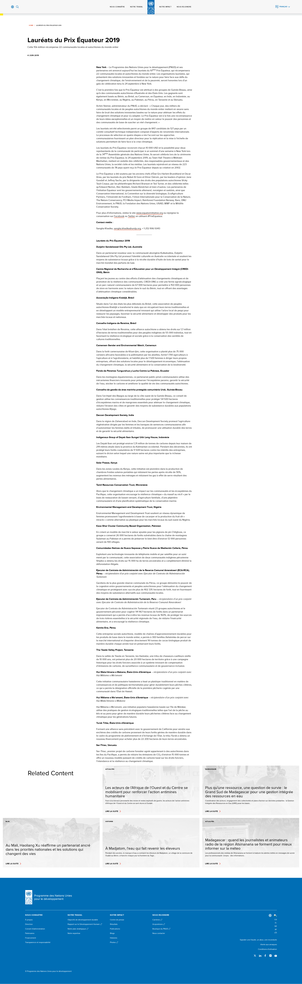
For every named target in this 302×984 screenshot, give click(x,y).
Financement (30, 938)
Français (283, 7)
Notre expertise (74, 933)
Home (31, 25)
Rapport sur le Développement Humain (84, 924)
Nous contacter (158, 933)
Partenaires (29, 933)
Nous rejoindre (184, 7)
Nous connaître (117, 7)
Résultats (113, 924)
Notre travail (136, 7)
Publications (115, 929)
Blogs (112, 933)
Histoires (113, 938)
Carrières (156, 919)
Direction (29, 924)
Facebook (119, 216)
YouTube (276, 955)
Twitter (131, 216)
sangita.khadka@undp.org (127, 228)
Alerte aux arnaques (268, 944)
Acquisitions (157, 924)
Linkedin (260, 955)
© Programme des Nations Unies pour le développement (48, 971)
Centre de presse (117, 919)
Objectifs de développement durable (83, 919)
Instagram (270, 955)
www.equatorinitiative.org (149, 213)
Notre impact (165, 7)
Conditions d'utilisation (267, 949)
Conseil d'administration (35, 929)
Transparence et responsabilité (37, 942)
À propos (29, 919)
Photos (113, 942)
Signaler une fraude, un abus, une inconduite (258, 939)
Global (12, 6)
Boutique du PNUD (160, 929)
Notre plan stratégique (77, 929)
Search (17, 6)
